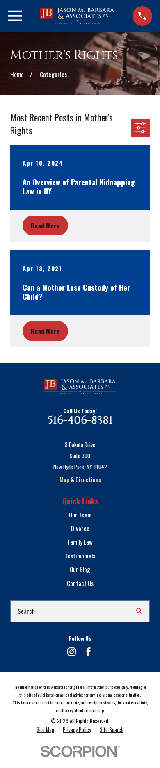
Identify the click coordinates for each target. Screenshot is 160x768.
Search (26, 610)
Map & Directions (80, 479)
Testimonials (80, 555)
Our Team (80, 514)
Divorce (80, 528)
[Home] (77, 16)
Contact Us (80, 583)
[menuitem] (45, 730)
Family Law (80, 541)
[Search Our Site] (139, 611)
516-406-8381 (80, 420)
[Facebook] (88, 651)
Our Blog (80, 569)
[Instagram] (71, 651)
